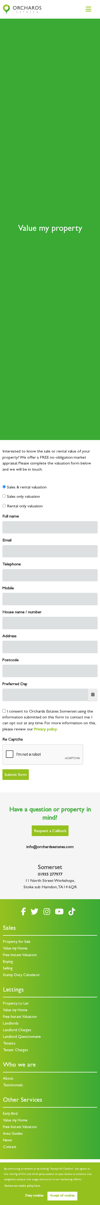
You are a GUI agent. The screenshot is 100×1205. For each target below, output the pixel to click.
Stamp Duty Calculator (21, 975)
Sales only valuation (23, 497)
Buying (8, 962)
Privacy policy (45, 729)
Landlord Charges (17, 1031)
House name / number (21, 612)
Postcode (10, 660)
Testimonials (13, 1086)
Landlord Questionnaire (22, 1037)
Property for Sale (16, 942)
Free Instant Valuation (20, 955)
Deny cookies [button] (34, 1196)
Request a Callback (50, 831)
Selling (8, 969)
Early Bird (10, 1114)
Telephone (11, 564)
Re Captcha (12, 740)
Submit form (16, 775)
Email (6, 540)
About (8, 1079)
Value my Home (15, 949)
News (7, 1141)
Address (9, 636)
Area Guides (13, 1134)
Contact (10, 1147)
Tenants (9, 1044)
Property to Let (16, 1004)
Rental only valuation (24, 506)
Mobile (8, 588)
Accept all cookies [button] (62, 1196)
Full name (10, 517)
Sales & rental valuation (26, 488)
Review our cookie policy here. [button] (23, 1186)
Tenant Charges (15, 1050)
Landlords (11, 1024)
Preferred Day (14, 684)
